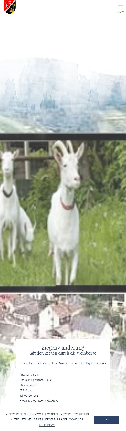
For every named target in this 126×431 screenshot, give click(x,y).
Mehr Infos (47, 425)
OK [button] (107, 420)
